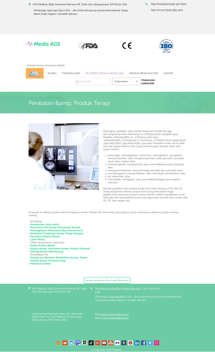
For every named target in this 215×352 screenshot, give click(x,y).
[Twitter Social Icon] (150, 342)
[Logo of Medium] (84, 342)
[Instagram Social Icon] (156, 342)
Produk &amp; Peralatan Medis (46, 65)
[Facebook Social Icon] (143, 342)
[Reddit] (64, 342)
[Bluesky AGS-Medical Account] (71, 342)
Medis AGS (47, 44)
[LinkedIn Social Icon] (137, 342)
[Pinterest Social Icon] (130, 342)
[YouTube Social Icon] (104, 342)
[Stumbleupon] (110, 342)
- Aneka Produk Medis (42, 245)
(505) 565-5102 (174, 10)
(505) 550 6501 (55, 10)
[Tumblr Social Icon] (123, 342)
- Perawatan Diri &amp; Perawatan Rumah (54, 227)
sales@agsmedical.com (115, 314)
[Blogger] (58, 342)
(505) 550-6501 (178, 4)
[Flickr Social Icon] (117, 342)
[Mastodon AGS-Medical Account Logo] (78, 342)
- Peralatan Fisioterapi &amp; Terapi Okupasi (56, 233)
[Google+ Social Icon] (97, 342)
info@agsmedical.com (116, 317)
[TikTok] (91, 342)
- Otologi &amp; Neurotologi (46, 251)
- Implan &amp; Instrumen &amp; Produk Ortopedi (59, 248)
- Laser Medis (37, 239)
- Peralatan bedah (40, 263)
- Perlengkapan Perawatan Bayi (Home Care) (56, 230)
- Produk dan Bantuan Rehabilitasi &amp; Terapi (58, 257)
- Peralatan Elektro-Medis (44, 236)
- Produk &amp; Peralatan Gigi (47, 260)
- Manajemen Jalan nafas (44, 224)
